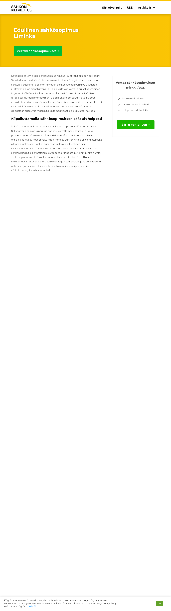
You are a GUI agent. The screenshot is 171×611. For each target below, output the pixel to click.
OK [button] (159, 603)
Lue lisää (32, 606)
